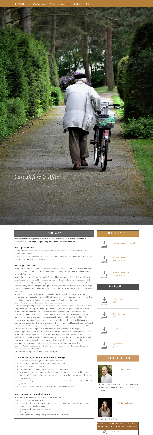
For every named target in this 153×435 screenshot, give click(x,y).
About (28, 4)
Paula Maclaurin (125, 403)
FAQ (87, 4)
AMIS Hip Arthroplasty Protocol (123, 243)
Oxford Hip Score (118, 329)
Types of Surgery (57, 4)
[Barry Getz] (105, 374)
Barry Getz (125, 369)
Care (69, 4)
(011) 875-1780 (115, 432)
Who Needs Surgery (41, 4)
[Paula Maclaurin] (105, 407)
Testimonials (79, 4)
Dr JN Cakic (20, 4)
